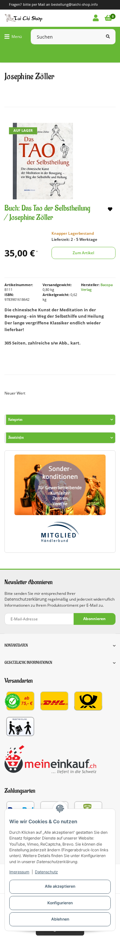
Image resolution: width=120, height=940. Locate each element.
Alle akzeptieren (60, 886)
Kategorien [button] (15, 419)
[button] (96, 18)
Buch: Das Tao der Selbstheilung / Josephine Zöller (47, 213)
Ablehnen (60, 919)
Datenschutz (46, 872)
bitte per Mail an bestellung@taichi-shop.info (60, 4)
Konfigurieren (60, 902)
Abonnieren (94, 618)
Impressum (19, 872)
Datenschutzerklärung (25, 599)
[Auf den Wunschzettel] (110, 209)
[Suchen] (108, 36)
